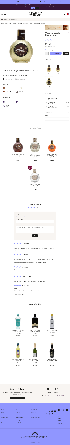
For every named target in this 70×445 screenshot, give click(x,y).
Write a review (18, 225)
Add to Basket (56, 53)
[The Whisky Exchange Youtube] (67, 410)
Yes (33, 8)
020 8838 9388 (60, 395)
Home (2, 23)
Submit (35, 235)
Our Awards (3, 414)
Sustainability (3, 420)
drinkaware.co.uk (38, 442)
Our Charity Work (4, 417)
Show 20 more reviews (19, 294)
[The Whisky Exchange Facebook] (59, 410)
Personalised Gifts (19, 414)
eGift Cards (18, 412)
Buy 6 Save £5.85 (66, 53)
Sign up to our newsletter (17, 397)
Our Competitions (19, 420)
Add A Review (18, 214)
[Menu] (2, 14)
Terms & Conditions (34, 409)
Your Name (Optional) (19, 219)
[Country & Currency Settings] (68, 14)
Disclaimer (48, 122)
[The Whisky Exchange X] (61, 410)
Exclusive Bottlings (19, 417)
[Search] (2, 19)
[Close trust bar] (68, 2)
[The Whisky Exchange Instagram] (64, 410)
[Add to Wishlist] (67, 33)
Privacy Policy (33, 412)
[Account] (5, 14)
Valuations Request (19, 422)
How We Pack (48, 112)
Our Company (3, 409)
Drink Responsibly (49, 119)
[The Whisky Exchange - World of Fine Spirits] (35, 14)
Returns (47, 115)
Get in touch (46, 395)
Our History (3, 412)
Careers (2, 422)
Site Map (17, 409)
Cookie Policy (33, 414)
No (37, 8)
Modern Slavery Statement (35, 417)
